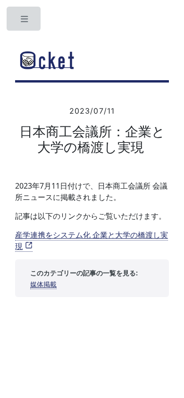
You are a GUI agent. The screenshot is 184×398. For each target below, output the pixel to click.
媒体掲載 (43, 284)
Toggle (24, 21)
